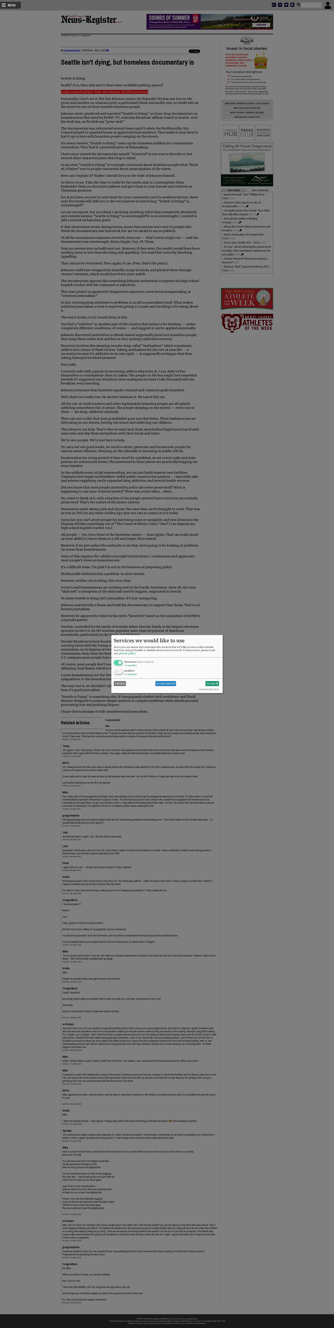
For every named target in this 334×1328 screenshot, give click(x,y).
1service (130, 665)
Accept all (212, 683)
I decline (120, 683)
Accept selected (165, 683)
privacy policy (127, 653)
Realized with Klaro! (209, 689)
